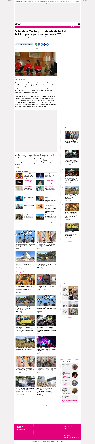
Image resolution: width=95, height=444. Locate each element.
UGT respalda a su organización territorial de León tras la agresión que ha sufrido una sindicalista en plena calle (46, 245)
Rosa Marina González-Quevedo (66, 377)
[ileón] (24, 427)
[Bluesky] (42, 44)
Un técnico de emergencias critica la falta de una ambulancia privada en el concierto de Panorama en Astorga (46, 350)
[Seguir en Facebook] (67, 437)
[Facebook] (39, 44)
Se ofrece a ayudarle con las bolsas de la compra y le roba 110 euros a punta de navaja (65, 297)
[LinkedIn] (47, 44)
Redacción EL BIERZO (20, 394)
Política (23, 26)
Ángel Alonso (65, 366)
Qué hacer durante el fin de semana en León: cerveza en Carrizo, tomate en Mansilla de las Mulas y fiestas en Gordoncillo (46, 265)
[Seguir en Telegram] (69, 437)
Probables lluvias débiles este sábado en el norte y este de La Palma (65, 304)
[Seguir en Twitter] (65, 437)
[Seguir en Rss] (78, 437)
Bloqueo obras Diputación (27, 1)
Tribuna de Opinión (66, 361)
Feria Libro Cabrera (59, 1)
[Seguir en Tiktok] (74, 437)
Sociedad (32, 26)
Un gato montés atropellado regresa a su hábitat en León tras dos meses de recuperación (25, 349)
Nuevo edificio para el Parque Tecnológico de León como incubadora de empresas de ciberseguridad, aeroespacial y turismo (45, 391)
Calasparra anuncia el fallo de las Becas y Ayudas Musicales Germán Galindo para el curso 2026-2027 (65, 289)
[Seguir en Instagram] (70, 437)
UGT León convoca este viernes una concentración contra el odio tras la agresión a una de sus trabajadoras (46, 369)
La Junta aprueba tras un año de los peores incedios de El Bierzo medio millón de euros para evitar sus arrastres (25, 390)
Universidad (42, 26)
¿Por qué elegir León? (66, 396)
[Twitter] (44, 44)
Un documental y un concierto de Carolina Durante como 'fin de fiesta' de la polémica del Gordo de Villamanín (25, 245)
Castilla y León (54, 26)
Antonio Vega (18, 292)
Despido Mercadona (66, 1)
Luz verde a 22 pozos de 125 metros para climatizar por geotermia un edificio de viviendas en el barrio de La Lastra (25, 265)
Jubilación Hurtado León (76, 1)
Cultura (27, 26)
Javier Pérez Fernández (64, 384)
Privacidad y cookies (46, 441)
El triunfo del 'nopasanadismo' (65, 381)
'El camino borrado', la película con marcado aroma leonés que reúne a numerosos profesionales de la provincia (71, 178)
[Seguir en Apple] (65, 428)
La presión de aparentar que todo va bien (66, 373)
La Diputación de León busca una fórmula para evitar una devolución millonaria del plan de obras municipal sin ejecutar (25, 289)
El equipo (39, 441)
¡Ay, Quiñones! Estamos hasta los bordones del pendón (65, 390)
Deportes (17, 167)
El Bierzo (48, 26)
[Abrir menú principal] (79, 24)
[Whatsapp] (36, 44)
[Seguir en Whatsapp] (76, 437)
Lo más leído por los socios (22, 228)
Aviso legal (53, 441)
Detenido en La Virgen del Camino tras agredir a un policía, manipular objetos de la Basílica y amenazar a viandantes (71, 142)
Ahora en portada (20, 272)
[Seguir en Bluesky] (64, 437)
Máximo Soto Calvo (66, 393)
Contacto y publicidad (60, 441)
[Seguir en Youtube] (73, 437)
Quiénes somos (34, 441)
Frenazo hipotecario (34, 1)
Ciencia (37, 26)
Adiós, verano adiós (66, 364)
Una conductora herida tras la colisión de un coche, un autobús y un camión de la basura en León (25, 329)
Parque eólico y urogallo (53, 1)
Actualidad (18, 26)
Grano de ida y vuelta (41, 1)
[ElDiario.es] (75, 26)
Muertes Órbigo (46, 1)
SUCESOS (70, 1)
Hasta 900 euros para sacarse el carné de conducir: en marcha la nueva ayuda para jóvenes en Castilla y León (46, 329)
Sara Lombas (18, 248)
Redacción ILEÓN (40, 248)
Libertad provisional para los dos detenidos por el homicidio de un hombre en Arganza (45, 288)
